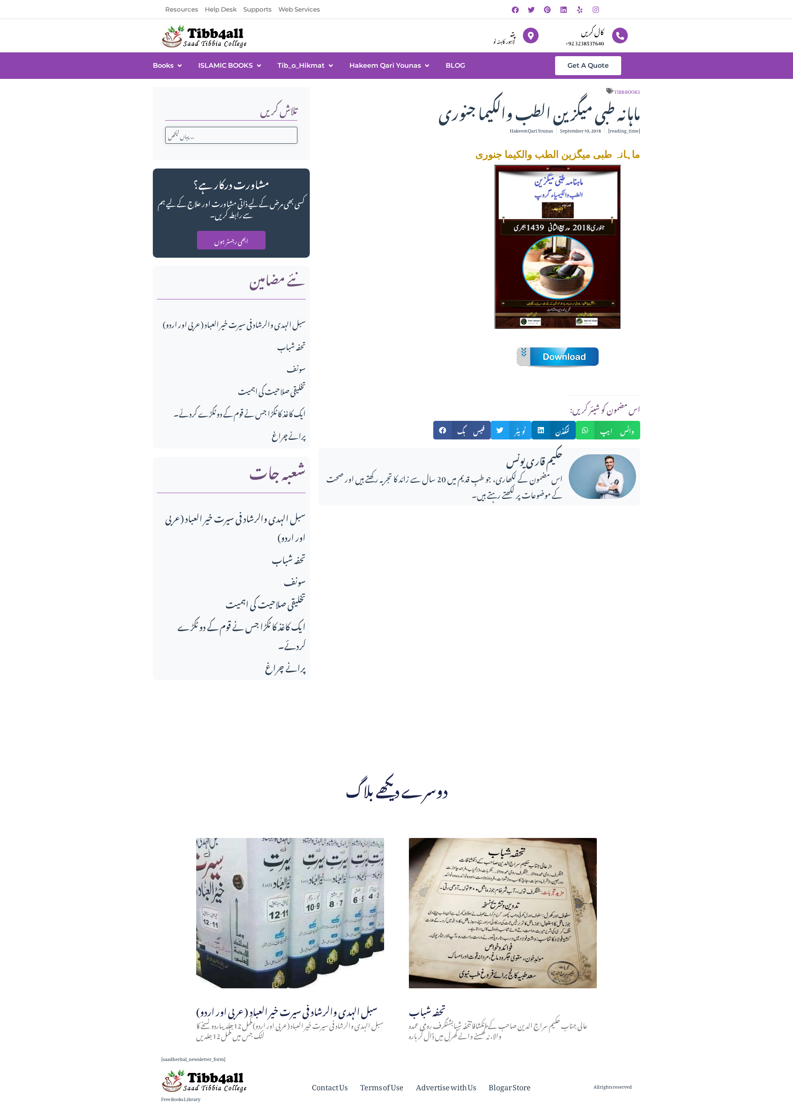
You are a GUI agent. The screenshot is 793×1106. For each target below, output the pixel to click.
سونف (296, 367)
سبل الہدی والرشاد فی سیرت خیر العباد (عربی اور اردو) (234, 323)
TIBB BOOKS (627, 91)
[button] (462, 430)
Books (163, 65)
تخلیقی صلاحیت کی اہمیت (272, 390)
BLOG (455, 65)
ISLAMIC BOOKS (225, 65)
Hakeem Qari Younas (385, 65)
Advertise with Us (446, 1086)
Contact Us (330, 1086)
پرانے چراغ (289, 434)
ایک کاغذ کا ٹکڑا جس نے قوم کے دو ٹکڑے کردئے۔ (239, 412)
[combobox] (231, 135)
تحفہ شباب (291, 345)
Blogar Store (510, 1086)
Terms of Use (382, 1086)
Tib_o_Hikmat (301, 65)
